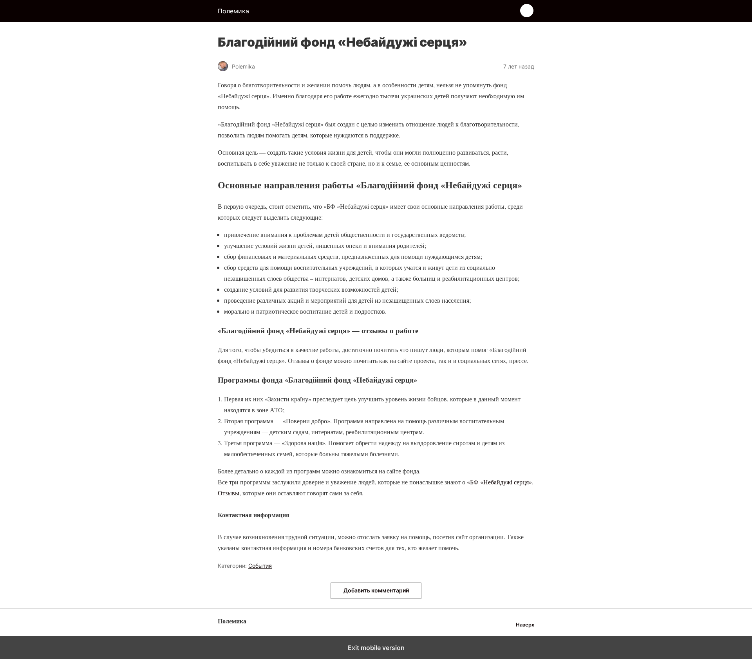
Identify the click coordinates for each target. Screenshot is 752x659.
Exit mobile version (376, 648)
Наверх (525, 625)
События (260, 565)
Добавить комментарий (376, 590)
